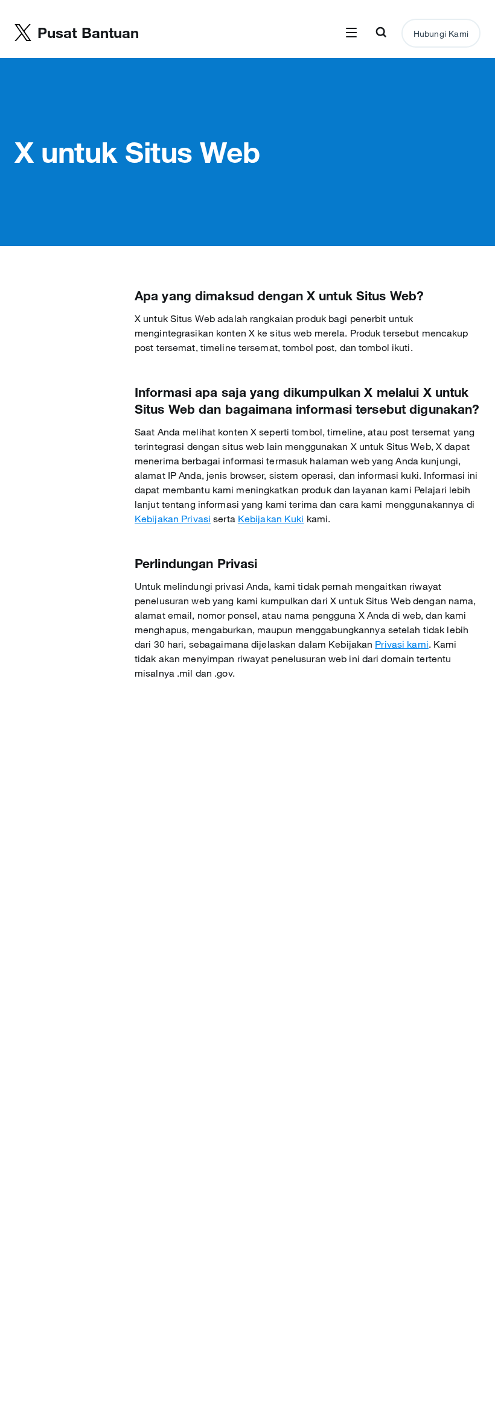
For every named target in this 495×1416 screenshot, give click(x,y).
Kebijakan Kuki (271, 519)
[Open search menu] (381, 33)
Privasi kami (401, 644)
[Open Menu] (351, 33)
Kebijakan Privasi (173, 519)
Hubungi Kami (441, 33)
